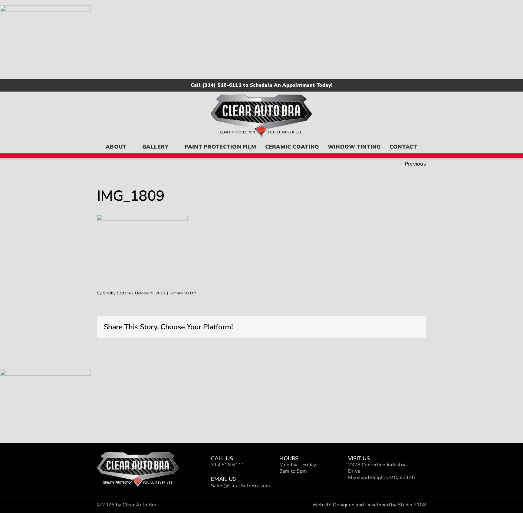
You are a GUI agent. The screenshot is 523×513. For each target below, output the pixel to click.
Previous (415, 163)
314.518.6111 (228, 464)
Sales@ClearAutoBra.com (240, 485)
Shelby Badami (117, 293)
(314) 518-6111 (222, 85)
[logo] (138, 455)
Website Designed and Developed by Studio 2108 (369, 504)
